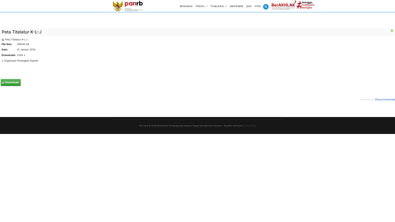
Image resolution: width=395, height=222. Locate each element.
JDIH (249, 6)
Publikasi (217, 6)
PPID (258, 6)
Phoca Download (385, 99)
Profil (200, 6)
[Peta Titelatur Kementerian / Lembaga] (392, 31)
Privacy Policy (249, 125)
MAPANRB (236, 6)
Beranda (186, 6)
